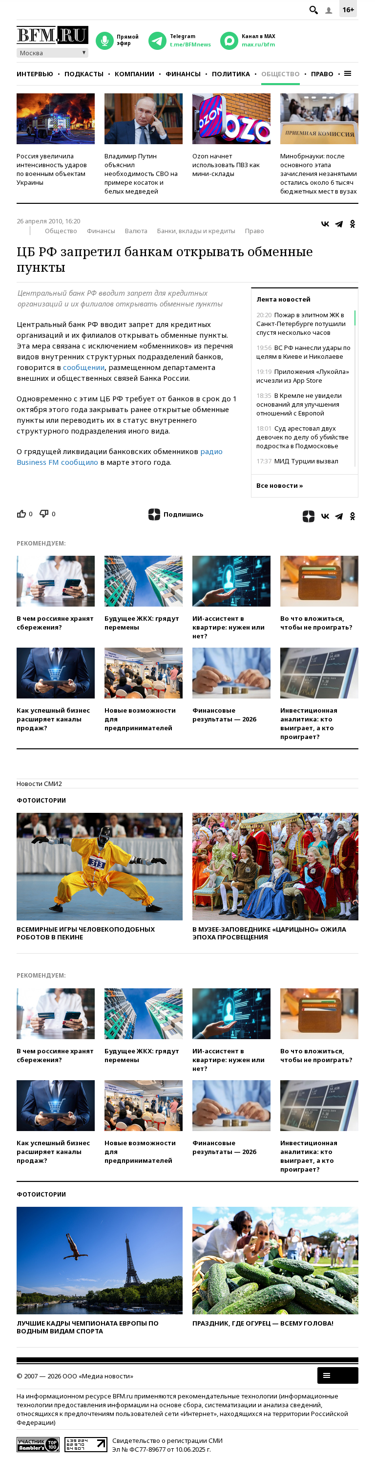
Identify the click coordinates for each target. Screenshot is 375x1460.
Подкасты (84, 73)
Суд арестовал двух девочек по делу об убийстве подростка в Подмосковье (302, 437)
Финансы (183, 73)
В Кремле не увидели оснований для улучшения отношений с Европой (299, 404)
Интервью (35, 73)
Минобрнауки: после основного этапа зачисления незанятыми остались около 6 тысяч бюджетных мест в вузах (318, 174)
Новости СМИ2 (39, 783)
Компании (134, 73)
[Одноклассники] (352, 224)
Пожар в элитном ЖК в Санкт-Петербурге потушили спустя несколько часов (301, 323)
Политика (231, 73)
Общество (280, 73)
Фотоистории (41, 800)
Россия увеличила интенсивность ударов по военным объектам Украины (52, 169)
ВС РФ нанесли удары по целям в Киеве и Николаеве (303, 352)
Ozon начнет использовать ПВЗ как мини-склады (226, 165)
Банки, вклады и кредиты (196, 231)
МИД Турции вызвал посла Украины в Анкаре (297, 465)
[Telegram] (339, 224)
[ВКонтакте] (325, 224)
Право (322, 73)
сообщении (83, 367)
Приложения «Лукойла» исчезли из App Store (302, 376)
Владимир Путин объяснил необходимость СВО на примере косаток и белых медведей (141, 174)
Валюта (136, 231)
